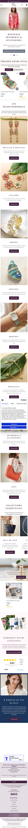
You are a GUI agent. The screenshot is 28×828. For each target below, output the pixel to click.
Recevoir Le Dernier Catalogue (14, 652)
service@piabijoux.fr (15, 815)
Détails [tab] (12, 403)
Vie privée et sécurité (11, 819)
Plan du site (16, 820)
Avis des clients (24, 818)
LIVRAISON (14, 802)
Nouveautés (9, 69)
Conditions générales (20, 819)
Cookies (4, 819)
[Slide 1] (12, 55)
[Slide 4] (17, 55)
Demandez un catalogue (15, 818)
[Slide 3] (15, 55)
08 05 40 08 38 (16, 814)
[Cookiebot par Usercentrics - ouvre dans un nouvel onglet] (21, 400)
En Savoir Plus (14, 719)
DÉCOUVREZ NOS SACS (14, 49)
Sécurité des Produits (9, 820)
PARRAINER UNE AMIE (14, 810)
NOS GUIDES (14, 808)
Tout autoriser (14, 424)
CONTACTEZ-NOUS (14, 800)
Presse (21, 820)
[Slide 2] (14, 55)
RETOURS (14, 804)
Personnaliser (13, 427)
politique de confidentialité (16, 786)
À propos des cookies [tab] (21, 403)
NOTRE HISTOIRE (14, 806)
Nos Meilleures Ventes (18, 69)
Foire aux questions (5, 818)
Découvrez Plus (14, 158)
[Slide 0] (10, 55)
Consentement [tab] (4, 403)
